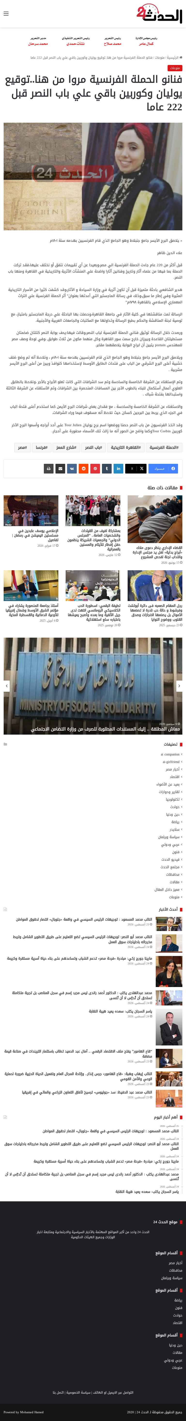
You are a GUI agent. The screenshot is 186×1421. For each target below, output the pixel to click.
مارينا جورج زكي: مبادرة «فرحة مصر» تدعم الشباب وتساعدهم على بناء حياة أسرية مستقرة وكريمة (79, 958)
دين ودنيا (172, 814)
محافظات (172, 874)
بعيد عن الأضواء (167, 784)
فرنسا (41, 447)
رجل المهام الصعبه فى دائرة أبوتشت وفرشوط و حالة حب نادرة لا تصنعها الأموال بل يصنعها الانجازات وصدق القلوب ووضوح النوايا (155, 612)
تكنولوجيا (172, 799)
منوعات (159, 58)
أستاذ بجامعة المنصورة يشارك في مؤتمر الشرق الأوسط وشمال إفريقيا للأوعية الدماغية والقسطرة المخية (32, 610)
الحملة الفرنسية (163, 447)
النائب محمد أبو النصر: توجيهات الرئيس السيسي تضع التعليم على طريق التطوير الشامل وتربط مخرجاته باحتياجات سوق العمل (82, 939)
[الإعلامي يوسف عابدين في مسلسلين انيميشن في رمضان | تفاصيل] (31, 510)
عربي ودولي (170, 844)
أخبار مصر (172, 769)
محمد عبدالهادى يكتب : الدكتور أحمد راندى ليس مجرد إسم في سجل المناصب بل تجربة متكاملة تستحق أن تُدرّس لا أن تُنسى (82, 995)
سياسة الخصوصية (78, 1392)
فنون (175, 852)
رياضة (175, 822)
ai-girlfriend (171, 761)
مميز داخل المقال (167, 889)
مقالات (174, 882)
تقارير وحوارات (169, 792)
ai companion (170, 754)
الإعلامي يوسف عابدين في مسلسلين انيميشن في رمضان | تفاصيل (35, 535)
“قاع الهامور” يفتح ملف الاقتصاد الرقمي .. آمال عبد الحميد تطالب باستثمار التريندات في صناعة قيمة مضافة (78, 1054)
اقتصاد (174, 776)
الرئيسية (173, 58)
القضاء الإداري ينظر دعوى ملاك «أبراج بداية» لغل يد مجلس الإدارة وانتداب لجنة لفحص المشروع (157, 552)
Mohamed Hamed (32, 1412)
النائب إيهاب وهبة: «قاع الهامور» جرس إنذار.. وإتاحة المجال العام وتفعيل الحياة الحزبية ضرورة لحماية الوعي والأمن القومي (78, 1076)
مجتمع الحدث (170, 867)
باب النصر (92, 447)
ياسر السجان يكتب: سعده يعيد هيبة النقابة (120, 1011)
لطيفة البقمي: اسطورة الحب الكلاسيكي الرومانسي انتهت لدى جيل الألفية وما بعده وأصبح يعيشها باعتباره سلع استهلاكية (94, 612)
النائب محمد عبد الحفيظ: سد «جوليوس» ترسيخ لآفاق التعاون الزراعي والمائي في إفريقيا (87, 1092)
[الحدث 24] (159, 13)
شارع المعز (65, 447)
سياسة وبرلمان (168, 837)
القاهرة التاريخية (125, 447)
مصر (21, 447)
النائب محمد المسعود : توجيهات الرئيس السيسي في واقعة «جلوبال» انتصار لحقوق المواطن (84, 919)
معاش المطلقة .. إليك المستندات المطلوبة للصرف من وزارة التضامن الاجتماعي (105, 729)
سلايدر (174, 829)
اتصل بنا (58, 1392)
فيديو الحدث (170, 859)
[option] (93, 686)
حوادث (174, 807)
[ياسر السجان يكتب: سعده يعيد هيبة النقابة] (169, 1027)
